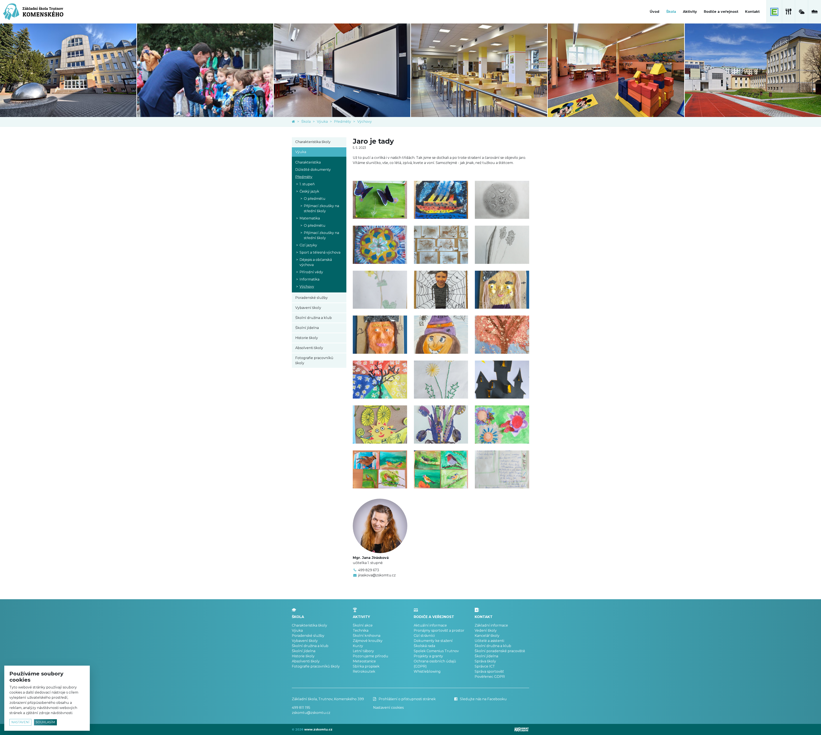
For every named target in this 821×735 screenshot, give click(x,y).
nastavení (20, 722)
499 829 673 (368, 570)
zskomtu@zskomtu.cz (311, 713)
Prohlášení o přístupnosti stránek (407, 699)
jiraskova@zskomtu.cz (377, 575)
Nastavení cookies (388, 708)
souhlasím (45, 722)
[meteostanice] (801, 11)
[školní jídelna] (788, 11)
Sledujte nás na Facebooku (483, 699)
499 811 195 (301, 708)
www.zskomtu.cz (318, 729)
